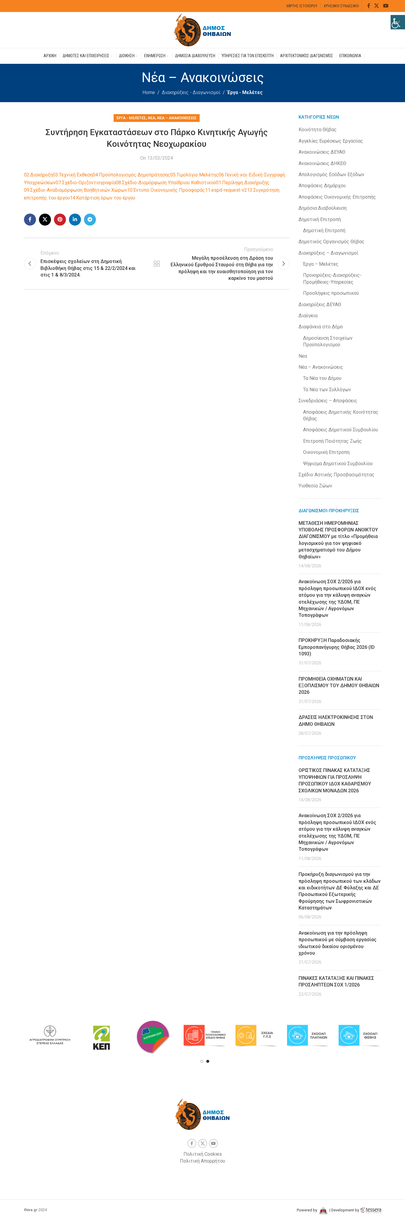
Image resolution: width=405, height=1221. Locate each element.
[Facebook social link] (368, 5)
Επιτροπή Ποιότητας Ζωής (332, 441)
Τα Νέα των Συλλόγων (327, 389)
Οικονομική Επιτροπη (326, 452)
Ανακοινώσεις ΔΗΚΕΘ (322, 163)
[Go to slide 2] (207, 1061)
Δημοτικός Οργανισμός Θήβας (332, 241)
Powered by (307, 1210)
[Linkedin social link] (75, 220)
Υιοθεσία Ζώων (315, 486)
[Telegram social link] (90, 220)
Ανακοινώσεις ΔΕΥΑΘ (322, 152)
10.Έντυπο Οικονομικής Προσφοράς (166, 190)
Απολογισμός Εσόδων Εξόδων (331, 174)
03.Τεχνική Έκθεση (73, 175)
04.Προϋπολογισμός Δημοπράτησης (131, 175)
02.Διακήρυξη (38, 175)
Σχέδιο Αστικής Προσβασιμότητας (336, 474)
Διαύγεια (308, 315)
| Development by (344, 1210)
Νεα (151, 118)
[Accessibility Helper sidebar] (398, 22)
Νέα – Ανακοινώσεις (177, 118)
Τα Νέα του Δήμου (322, 378)
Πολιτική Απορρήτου (202, 1161)
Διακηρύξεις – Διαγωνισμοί (328, 253)
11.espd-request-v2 (226, 190)
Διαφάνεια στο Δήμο (321, 327)
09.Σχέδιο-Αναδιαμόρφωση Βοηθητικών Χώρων (75, 190)
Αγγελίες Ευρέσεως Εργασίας (331, 141)
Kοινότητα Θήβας (318, 129)
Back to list (156, 264)
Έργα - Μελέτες (245, 92)
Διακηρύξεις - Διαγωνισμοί (191, 92)
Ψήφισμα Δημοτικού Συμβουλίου (338, 463)
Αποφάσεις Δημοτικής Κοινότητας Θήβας (340, 415)
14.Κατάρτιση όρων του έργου (102, 198)
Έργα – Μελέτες (320, 264)
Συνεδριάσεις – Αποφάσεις (328, 401)
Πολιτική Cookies (202, 1154)
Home (148, 92)
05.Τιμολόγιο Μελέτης (194, 175)
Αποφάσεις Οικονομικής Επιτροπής (337, 197)
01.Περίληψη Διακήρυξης (243, 182)
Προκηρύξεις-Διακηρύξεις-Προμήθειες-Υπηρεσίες (332, 278)
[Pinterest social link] (60, 220)
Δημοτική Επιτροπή (320, 219)
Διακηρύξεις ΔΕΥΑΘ (320, 304)
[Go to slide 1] (201, 1061)
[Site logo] (203, 29)
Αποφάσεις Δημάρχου (322, 185)
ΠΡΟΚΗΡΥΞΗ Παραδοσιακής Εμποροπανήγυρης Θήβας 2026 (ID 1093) (337, 647)
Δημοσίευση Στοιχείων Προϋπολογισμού (328, 341)
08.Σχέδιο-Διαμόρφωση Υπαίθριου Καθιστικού (166, 182)
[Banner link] (49, 1036)
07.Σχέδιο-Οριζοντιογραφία (86, 182)
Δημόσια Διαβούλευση (323, 208)
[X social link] (376, 5)
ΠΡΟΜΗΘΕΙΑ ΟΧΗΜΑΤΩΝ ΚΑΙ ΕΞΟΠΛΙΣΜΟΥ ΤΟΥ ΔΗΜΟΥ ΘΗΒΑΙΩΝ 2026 (339, 685)
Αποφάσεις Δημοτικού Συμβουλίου (340, 430)
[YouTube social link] (385, 5)
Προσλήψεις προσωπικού (331, 293)
